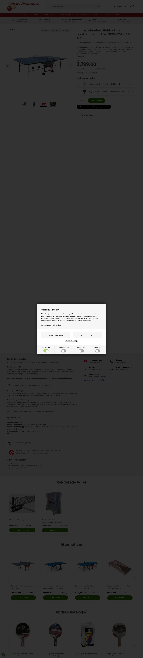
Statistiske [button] (97, 347)
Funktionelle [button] (81, 347)
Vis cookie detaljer (71, 341)
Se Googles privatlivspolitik (51, 325)
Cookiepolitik (86, 321)
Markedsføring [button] (64, 347)
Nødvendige (46, 347)
